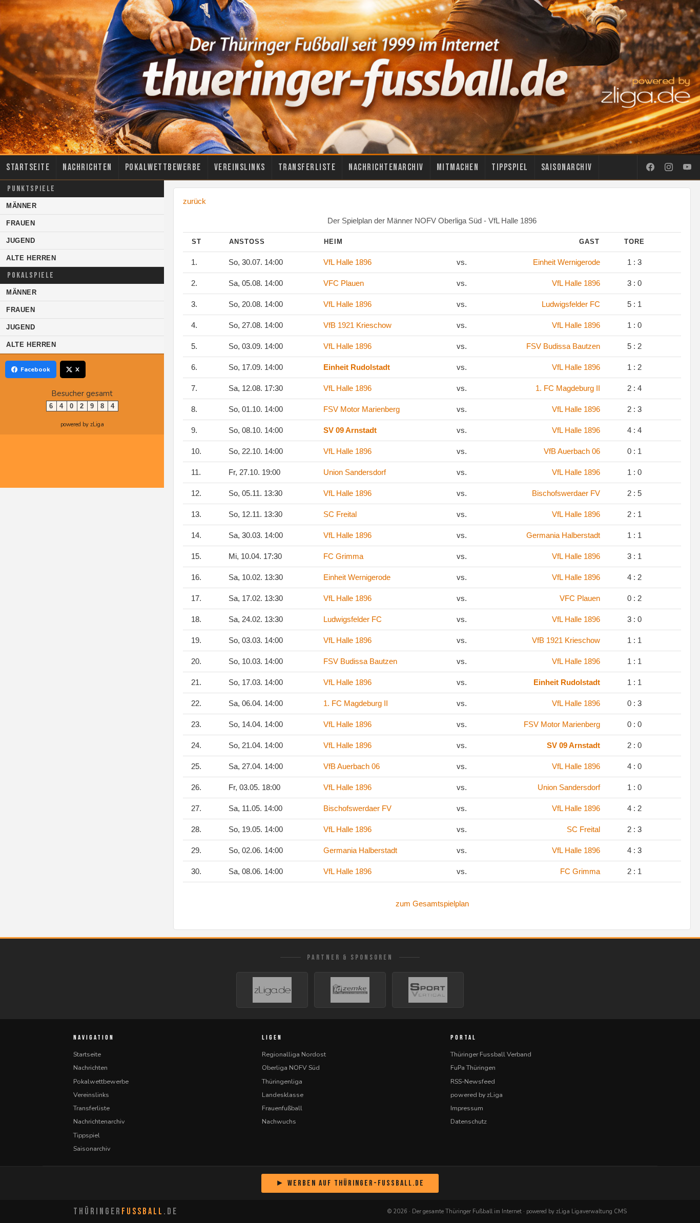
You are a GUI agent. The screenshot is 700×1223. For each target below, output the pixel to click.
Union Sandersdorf (354, 472)
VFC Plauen (343, 283)
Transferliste (307, 167)
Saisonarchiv (566, 167)
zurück (194, 201)
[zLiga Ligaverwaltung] (272, 990)
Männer (21, 206)
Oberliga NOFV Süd (291, 1067)
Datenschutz (468, 1121)
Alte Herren (31, 258)
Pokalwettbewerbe (163, 167)
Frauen (20, 223)
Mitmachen (458, 167)
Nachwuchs (279, 1121)
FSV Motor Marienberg (361, 409)
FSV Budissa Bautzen (563, 346)
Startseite (28, 167)
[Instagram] (668, 167)
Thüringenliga (282, 1081)
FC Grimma (343, 556)
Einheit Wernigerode (566, 262)
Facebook (35, 369)
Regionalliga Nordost (294, 1054)
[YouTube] (687, 167)
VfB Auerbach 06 (572, 451)
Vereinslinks (239, 167)
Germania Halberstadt (563, 535)
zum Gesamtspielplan (432, 903)
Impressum (466, 1108)
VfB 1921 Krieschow (357, 325)
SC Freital (340, 514)
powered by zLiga (82, 424)
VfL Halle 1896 (347, 262)
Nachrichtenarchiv (386, 167)
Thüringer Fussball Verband (490, 1054)
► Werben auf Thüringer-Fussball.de (350, 1183)
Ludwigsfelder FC (571, 304)
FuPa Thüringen (473, 1067)
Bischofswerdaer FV (566, 493)
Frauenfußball (282, 1108)
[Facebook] (650, 167)
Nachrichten (87, 167)
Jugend (20, 240)
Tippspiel (509, 167)
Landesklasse (282, 1094)
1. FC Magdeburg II (568, 388)
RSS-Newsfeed (472, 1081)
